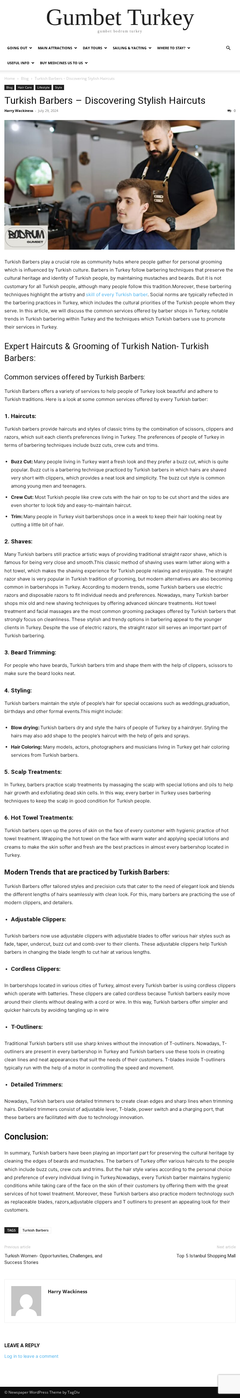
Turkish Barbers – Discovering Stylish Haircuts (105, 100)
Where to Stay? (171, 48)
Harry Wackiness (18, 110)
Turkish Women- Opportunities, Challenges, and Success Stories (53, 1259)
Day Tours (92, 48)
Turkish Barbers (35, 1230)
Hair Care (25, 87)
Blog (25, 78)
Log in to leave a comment (31, 1356)
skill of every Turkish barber (117, 294)
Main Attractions (55, 48)
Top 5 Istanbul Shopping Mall (206, 1256)
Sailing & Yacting (130, 48)
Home (9, 78)
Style (58, 87)
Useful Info (18, 62)
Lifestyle (43, 87)
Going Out (17, 48)
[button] (228, 48)
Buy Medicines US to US (61, 62)
